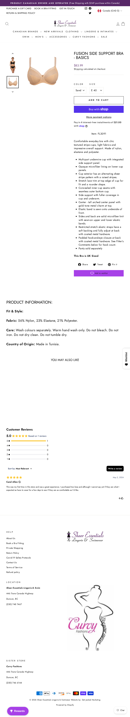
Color (79, 84)
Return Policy (12, 552)
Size (92, 84)
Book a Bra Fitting (15, 543)
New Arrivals (53, 31)
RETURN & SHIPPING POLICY (20, 13)
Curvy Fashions (84, 36)
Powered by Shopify (65, 704)
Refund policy (13, 572)
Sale (104, 36)
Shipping (78, 69)
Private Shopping (14, 548)
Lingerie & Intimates (100, 31)
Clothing (73, 31)
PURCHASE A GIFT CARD (18, 8)
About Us (10, 538)
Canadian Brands (26, 31)
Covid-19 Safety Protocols (18, 557)
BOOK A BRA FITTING (45, 8)
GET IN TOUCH (67, 8)
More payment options (98, 117)
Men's (40, 36)
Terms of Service (14, 567)
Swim (27, 36)
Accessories (58, 36)
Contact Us (11, 562)
